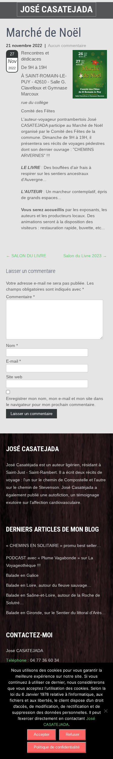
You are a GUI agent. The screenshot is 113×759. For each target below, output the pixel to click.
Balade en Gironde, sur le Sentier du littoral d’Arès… (56, 612)
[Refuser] (105, 711)
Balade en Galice (22, 575)
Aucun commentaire (67, 45)
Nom (12, 345)
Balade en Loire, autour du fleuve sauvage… (48, 585)
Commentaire (20, 296)
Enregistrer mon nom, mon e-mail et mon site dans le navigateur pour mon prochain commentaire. (54, 401)
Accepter (41, 734)
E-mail (13, 361)
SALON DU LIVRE (26, 255)
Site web (14, 376)
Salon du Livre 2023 (85, 255)
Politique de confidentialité (57, 747)
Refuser (72, 734)
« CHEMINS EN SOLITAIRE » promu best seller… (53, 545)
